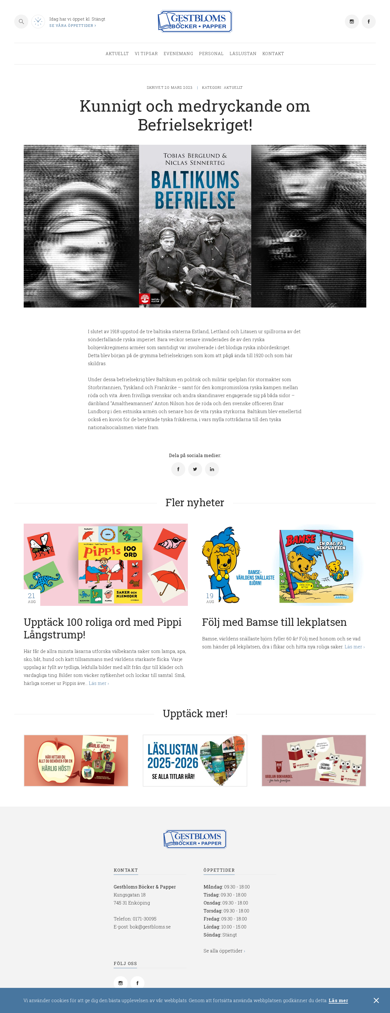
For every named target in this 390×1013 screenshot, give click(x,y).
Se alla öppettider (223, 951)
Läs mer (338, 1000)
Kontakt (273, 53)
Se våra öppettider (71, 25)
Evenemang (178, 53)
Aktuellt (117, 53)
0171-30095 (144, 919)
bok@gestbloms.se (150, 927)
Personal (211, 53)
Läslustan (243, 53)
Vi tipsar (146, 53)
